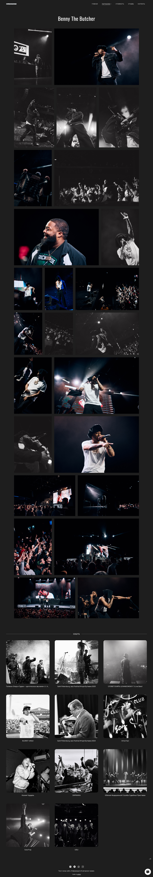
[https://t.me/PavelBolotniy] (74, 866)
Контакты (141, 4)
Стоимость (120, 4)
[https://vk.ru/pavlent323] (70, 866)
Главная (95, 4)
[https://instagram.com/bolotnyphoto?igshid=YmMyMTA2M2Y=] (83, 866)
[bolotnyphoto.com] (11, 3)
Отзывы (131, 4)
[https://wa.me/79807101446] (79, 866)
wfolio (79, 874)
